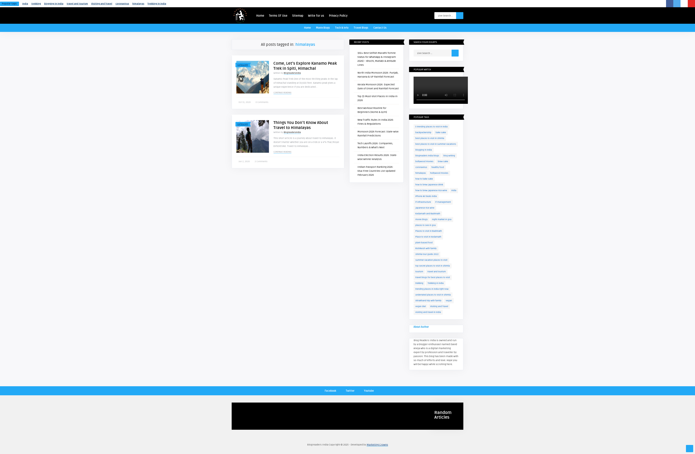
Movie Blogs (323, 27)
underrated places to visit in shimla (433, 294)
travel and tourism (77, 3)
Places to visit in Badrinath (428, 231)
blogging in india (53, 3)
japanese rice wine (424, 208)
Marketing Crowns (377, 444)
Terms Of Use (278, 16)
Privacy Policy (338, 16)
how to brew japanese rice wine (431, 190)
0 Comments (262, 102)
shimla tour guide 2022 (427, 254)
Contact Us (379, 27)
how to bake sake (424, 179)
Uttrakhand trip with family (428, 300)
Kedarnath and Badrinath (427, 213)
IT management (443, 202)
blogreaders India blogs (427, 155)
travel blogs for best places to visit (432, 277)
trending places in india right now (431, 289)
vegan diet (420, 306)
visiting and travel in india (428, 312)
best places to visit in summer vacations (435, 144)
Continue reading (282, 92)
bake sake (441, 132)
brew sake (443, 161)
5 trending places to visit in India (431, 126)
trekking (36, 3)
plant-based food (424, 242)
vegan (449, 300)
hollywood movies (439, 173)
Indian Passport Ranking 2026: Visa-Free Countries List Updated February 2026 (376, 170)
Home (260, 16)
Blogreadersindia (292, 73)
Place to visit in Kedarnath (428, 237)
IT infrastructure (423, 202)
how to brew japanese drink (429, 184)
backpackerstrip (423, 132)
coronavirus (122, 3)
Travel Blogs (361, 27)
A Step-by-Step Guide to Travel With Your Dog (256, 424)
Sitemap (297, 16)
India (25, 3)
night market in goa (441, 219)
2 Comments (261, 161)
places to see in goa (425, 225)
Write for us (316, 16)
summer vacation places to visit (431, 260)
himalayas (138, 3)
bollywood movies (424, 161)
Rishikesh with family (426, 248)
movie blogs (421, 219)
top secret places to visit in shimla (432, 266)
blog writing (449, 155)
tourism (419, 271)
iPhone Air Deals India (426, 196)
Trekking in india (157, 3)
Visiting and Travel (101, 3)
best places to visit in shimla (429, 138)
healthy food (437, 167)
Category (242, 65)
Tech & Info (341, 27)
